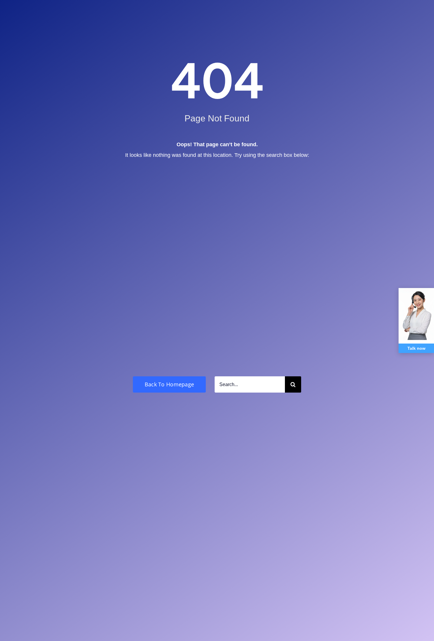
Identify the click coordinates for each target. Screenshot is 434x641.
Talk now (416, 348)
